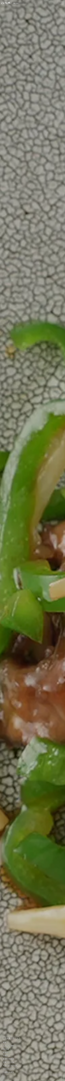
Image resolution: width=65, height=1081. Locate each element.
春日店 (5, 1049)
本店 (4, 1042)
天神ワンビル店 (8, 1062)
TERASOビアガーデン (11, 1069)
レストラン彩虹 (8, 1046)
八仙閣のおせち (8, 1072)
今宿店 (6, 1055)
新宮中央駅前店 (8, 1059)
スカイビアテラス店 (10, 1065)
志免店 (5, 1052)
